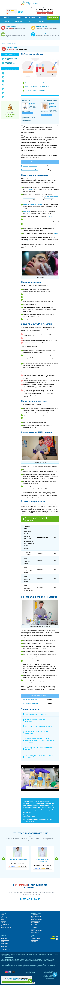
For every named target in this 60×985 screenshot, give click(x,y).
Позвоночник (34, 927)
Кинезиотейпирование (36, 919)
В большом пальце (5, 949)
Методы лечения (53, 17)
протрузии (40, 204)
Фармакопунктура (35, 921)
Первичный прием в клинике (29, 166)
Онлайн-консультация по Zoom (29, 170)
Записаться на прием (27, 113)
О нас (2, 914)
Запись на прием (45, 13)
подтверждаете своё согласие (12, 978)
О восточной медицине (6, 925)
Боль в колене (4, 944)
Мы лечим (41, 17)
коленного (32, 198)
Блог (30, 21)
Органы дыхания (35, 932)
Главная (6, 17)
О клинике (18, 17)
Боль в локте (4, 936)
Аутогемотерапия (35, 922)
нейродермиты (30, 241)
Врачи (2, 916)
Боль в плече (4, 938)
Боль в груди (4, 946)
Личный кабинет (5, 924)
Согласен (16, 982)
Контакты (41, 21)
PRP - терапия (34, 917)
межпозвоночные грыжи (30, 204)
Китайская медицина (6, 927)
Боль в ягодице (4, 943)
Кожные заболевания (36, 930)
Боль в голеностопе (5, 948)
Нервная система (35, 933)
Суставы (33, 929)
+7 (44, 10)
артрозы (47, 196)
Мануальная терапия (36, 916)
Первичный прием (5, 917)
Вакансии (3, 922)
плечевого (26, 198)
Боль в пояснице (5, 940)
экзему (37, 241)
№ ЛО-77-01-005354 (54, 954)
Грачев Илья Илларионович (17, 859)
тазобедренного (54, 196)
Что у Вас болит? (30, 17)
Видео (2, 919)
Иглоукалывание (35, 914)
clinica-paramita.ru (9, 957)
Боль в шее (3, 941)
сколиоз (50, 216)
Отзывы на (35, 936)
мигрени (55, 233)
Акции (7, 21)
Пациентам (18, 21)
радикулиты (26, 211)
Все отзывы (34, 941)
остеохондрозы (49, 198)
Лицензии (3, 921)
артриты (31, 189)
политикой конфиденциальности (20, 979)
